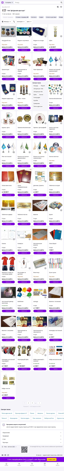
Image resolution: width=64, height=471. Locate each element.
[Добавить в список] (14, 36)
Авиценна (40, 413)
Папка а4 (4, 418)
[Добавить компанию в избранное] (61, 7)
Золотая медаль (25, 418)
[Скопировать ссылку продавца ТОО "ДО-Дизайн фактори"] (58, 7)
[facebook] (5, 455)
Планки (32, 413)
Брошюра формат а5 (21, 413)
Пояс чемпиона (37, 418)
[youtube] (2, 455)
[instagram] (8, 455)
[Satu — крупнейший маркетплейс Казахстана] (2, 2)
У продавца (8, 2)
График (41, 17)
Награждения (13, 418)
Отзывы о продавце (22, 17)
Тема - (8, 446)
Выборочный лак (49, 418)
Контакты (33, 17)
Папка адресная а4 (7, 413)
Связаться (8, 50)
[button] (55, 50)
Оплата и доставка (51, 17)
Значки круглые (50, 413)
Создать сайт (51, 459)
